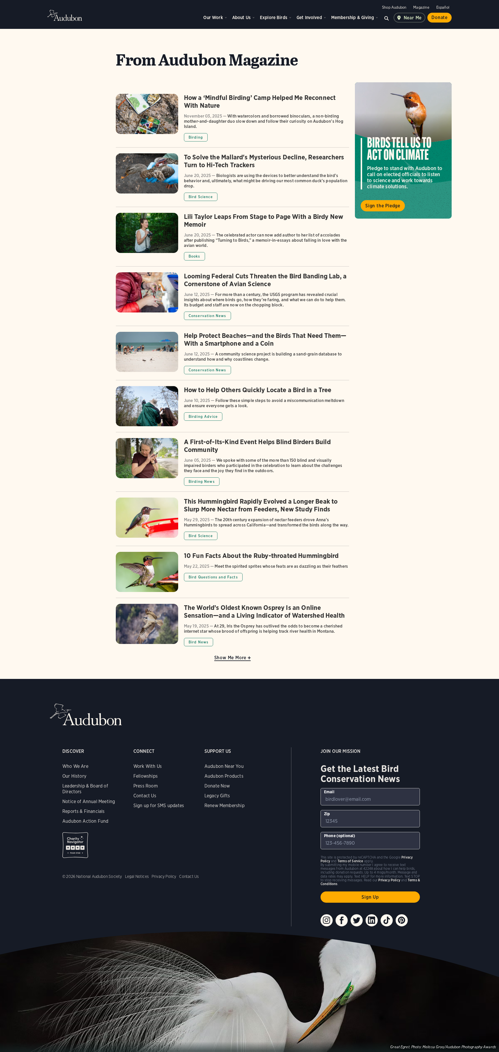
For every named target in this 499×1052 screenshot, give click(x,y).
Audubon (64, 15)
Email (329, 792)
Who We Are (75, 766)
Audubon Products (223, 776)
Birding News (202, 481)
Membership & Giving (352, 17)
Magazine (421, 7)
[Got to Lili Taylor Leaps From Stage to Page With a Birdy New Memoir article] (232, 239)
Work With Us (147, 766)
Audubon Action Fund (85, 821)
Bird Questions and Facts (213, 577)
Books (194, 256)
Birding (196, 137)
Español (442, 7)
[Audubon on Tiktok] (387, 920)
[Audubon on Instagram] (327, 920)
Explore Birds (273, 17)
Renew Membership (224, 805)
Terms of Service (350, 861)
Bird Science (201, 197)
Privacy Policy (164, 876)
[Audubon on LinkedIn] (372, 920)
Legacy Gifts (217, 795)
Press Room (145, 786)
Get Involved (309, 17)
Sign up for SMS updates (158, 805)
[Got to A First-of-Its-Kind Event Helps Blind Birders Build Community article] (232, 464)
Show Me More (230, 657)
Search (387, 18)
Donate (439, 17)
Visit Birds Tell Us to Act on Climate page (403, 150)
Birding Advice (203, 416)
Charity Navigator (75, 845)
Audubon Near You (224, 766)
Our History (74, 776)
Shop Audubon (394, 7)
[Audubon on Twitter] (357, 920)
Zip (327, 814)
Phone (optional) (339, 836)
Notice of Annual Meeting (88, 801)
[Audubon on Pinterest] (402, 920)
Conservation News (207, 316)
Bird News (199, 642)
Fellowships (145, 776)
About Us (241, 17)
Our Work (213, 17)
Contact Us (144, 795)
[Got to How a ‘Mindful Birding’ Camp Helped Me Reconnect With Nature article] (232, 120)
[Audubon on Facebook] (342, 920)
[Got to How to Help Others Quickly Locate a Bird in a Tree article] (232, 409)
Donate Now (217, 786)
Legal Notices (137, 876)
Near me (413, 18)
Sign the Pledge (382, 205)
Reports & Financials (83, 811)
